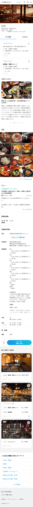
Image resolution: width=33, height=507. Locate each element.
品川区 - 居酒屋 (7, 460)
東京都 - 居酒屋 (7, 467)
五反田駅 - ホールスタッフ (10, 471)
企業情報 (21, 499)
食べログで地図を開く (19, 237)
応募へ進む (19, 342)
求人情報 (8, 37)
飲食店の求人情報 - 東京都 (10, 479)
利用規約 (3, 499)
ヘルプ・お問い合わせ (6, 494)
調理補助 (10, 412)
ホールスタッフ (11, 441)
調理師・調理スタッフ (10, 64)
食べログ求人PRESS (6, 491)
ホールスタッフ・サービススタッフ (14, 46)
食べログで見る (26, 209)
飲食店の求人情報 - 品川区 (10, 475)
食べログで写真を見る (25, 179)
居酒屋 (5, 464)
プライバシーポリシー (12, 499)
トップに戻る (16, 484)
